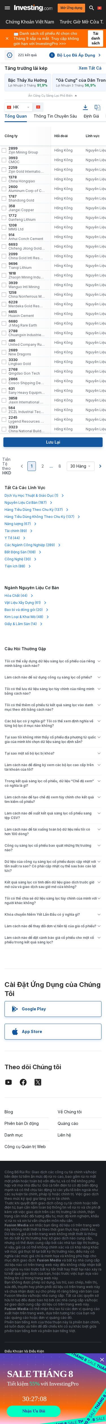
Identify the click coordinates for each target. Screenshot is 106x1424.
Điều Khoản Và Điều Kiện (24, 1351)
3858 (26, 400)
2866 (26, 381)
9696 (20, 266)
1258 (26, 295)
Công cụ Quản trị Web (25, 1146)
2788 (26, 333)
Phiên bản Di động (22, 1123)
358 (21, 208)
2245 (26, 419)
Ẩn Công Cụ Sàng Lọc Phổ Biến (50, 95)
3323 (26, 429)
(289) (30, 545)
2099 (26, 256)
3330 (19, 362)
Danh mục (14, 1135)
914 (25, 237)
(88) (15, 566)
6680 (22, 323)
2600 (26, 189)
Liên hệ (64, 1135)
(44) (12, 538)
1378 (21, 179)
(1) (31, 495)
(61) (23, 602)
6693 (26, 246)
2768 (24, 371)
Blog (9, 1111)
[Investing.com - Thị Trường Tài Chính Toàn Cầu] (33, 8)
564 (26, 410)
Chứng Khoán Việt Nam (30, 22)
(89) (16, 531)
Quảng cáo (68, 1123)
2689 (19, 352)
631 (26, 391)
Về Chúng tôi (70, 1111)
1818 (26, 275)
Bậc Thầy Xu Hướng (27, 80)
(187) (26, 502)
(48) (24, 617)
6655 (21, 314)
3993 (14, 160)
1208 (15, 227)
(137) (34, 509)
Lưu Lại (53, 442)
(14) (21, 624)
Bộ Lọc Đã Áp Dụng (73, 55)
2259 (26, 170)
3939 (24, 285)
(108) (20, 552)
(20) (24, 610)
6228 (26, 304)
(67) (18, 524)
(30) (18, 559)
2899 (23, 150)
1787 (21, 198)
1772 (22, 218)
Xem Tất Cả (90, 68)
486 (26, 343)
